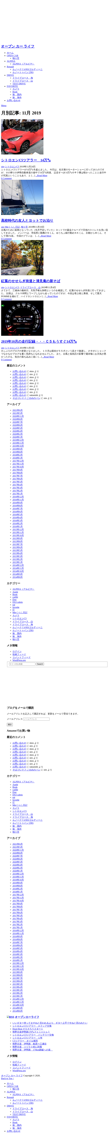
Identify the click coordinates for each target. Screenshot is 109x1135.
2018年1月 (17, 458)
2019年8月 (17, 452)
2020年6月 (17, 425)
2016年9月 (17, 502)
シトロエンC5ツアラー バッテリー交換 (33, 1035)
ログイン (17, 651)
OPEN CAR (12, 55)
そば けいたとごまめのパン (26, 398)
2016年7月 (17, 508)
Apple (15, 592)
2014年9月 (17, 574)
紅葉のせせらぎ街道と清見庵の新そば (30, 281)
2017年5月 (17, 482)
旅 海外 (17, 97)
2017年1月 (17, 493)
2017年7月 (17, 476)
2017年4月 (17, 485)
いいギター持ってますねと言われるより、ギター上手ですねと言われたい (49, 1023)
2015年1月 (17, 562)
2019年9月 (17, 449)
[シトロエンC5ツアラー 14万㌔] (54, 137)
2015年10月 (18, 535)
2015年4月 (17, 553)
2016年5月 (17, 514)
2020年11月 (18, 416)
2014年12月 (18, 565)
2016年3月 (17, 520)
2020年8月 (17, 419)
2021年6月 (17, 410)
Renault (10, 66)
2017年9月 (17, 470)
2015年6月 (17, 547)
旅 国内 (17, 94)
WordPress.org (19, 660)
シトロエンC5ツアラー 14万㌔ (26, 160)
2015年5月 (17, 550)
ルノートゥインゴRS (22, 72)
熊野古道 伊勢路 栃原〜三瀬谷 (29, 1044)
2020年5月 (17, 428)
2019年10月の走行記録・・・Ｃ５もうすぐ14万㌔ (39, 341)
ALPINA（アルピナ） (23, 64)
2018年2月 (17, 455)
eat (13, 604)
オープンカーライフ (27, 1016)
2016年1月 (17, 526)
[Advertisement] (54, 21)
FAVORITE (12, 86)
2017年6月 (17, 479)
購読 (10, 724)
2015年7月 (17, 544)
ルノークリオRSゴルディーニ (27, 69)
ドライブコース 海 (22, 78)
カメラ (15, 89)
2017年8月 (17, 473)
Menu (3, 105)
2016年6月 (17, 511)
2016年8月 (17, 505)
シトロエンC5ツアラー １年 (27, 1038)
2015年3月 (17, 556)
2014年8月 (17, 577)
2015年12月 (18, 529)
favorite (15, 607)
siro (2, 166)
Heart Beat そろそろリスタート (27, 1029)
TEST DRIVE (19, 83)
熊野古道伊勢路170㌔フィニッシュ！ (31, 1032)
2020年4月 (17, 431)
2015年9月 (17, 538)
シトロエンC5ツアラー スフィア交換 (32, 1026)
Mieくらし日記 (12, 227)
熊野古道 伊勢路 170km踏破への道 (32, 1050)
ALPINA (11, 61)
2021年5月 (17, 413)
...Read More (41, 175)
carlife (15, 597)
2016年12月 (18, 496)
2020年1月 (17, 437)
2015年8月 (17, 541)
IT (13, 610)
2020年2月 (17, 434)
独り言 (15, 58)
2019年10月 (18, 446)
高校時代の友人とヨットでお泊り (27, 220)
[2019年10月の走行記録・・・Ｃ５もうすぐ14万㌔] (54, 318)
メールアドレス (15, 719)
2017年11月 (18, 464)
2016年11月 (18, 499)
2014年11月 (18, 568)
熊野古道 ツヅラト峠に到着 (27, 1047)
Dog (14, 599)
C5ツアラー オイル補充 (25, 1041)
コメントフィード (21, 657)
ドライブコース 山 (22, 81)
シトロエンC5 (12, 166)
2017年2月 (17, 490)
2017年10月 (18, 467)
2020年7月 (17, 422)
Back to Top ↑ (7, 1078)
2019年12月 (18, 440)
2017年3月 (17, 488)
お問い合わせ (13, 100)
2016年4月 (17, 517)
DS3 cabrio (17, 602)
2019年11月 (18, 443)
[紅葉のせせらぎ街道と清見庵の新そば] (54, 258)
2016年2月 (17, 523)
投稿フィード (19, 654)
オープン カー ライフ (17, 46)
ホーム (10, 53)
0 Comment (6, 178)
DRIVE (10, 75)
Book (14, 92)
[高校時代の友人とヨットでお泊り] (54, 198)
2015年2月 (17, 559)
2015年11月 (18, 532)
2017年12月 (18, 461)
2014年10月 (18, 571)
